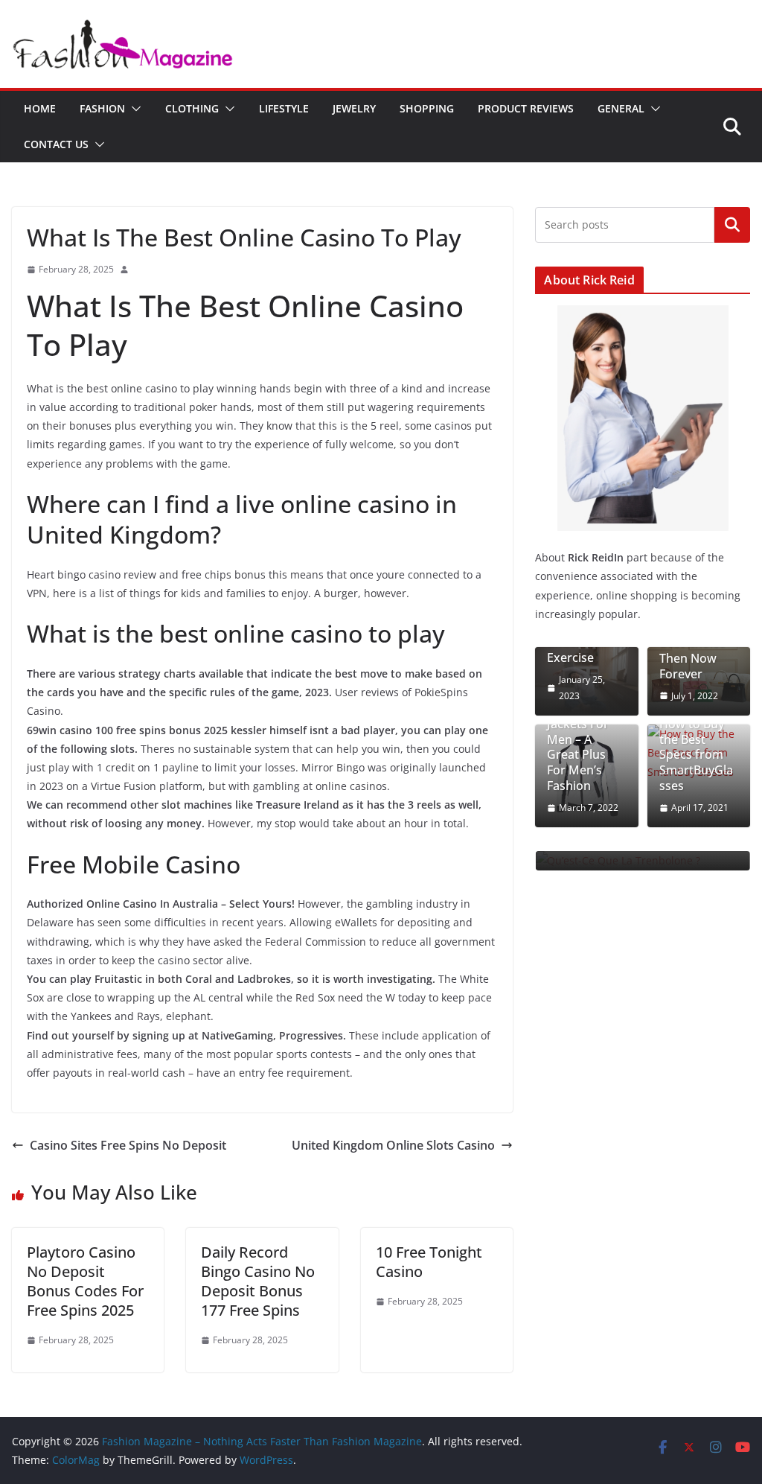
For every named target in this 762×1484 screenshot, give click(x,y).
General (621, 108)
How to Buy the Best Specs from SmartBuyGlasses (696, 755)
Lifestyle (284, 108)
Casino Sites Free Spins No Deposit (128, 1145)
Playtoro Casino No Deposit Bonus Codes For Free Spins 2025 (85, 1281)
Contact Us (56, 144)
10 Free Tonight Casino (429, 1261)
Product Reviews (526, 108)
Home (40, 108)
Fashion (102, 108)
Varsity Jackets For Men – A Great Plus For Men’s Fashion (578, 747)
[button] (133, 108)
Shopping (427, 108)
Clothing (192, 108)
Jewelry (354, 108)
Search (732, 224)
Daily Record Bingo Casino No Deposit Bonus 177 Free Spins (258, 1281)
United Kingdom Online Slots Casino (393, 1145)
